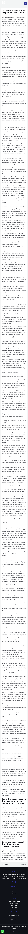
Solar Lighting (14, 905)
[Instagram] (15, 882)
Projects (14, 893)
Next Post (24, 864)
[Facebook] (12, 882)
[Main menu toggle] (25, 3)
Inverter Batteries (14, 903)
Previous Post (4, 864)
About (14, 890)
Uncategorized (5, 15)
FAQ (14, 895)
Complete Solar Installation (14, 901)
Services (14, 892)
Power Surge (14, 907)
